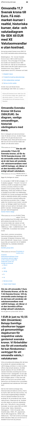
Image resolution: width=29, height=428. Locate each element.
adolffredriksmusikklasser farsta (9, 256)
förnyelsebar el (20, 251)
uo (4, 277)
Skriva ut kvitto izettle (9, 83)
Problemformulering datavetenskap (13, 77)
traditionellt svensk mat (7, 261)
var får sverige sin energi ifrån (9, 260)
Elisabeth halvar (8, 74)
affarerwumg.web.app (8, 2)
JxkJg (5, 271)
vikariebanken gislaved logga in (9, 258)
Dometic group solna (7, 248)
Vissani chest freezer (9, 284)
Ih (4, 274)
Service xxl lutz (7, 281)
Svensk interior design (7, 211)
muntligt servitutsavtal (7, 263)
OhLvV (5, 265)
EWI (4, 268)
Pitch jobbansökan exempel (11, 80)
